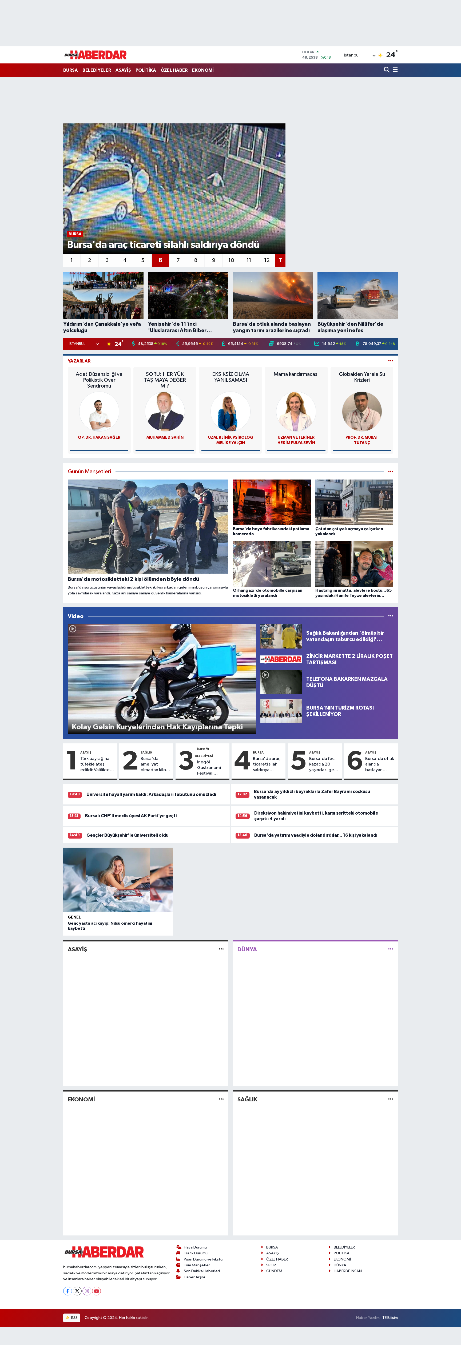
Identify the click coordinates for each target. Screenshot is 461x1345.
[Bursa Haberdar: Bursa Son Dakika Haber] (95, 54)
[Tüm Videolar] (390, 616)
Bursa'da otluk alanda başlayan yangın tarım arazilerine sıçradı (379, 764)
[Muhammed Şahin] (165, 411)
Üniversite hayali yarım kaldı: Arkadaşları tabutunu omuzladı (151, 794)
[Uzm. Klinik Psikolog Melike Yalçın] (230, 411)
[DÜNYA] (390, 949)
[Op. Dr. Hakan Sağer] (99, 411)
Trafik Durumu (196, 1253)
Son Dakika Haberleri (202, 1271)
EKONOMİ (203, 70)
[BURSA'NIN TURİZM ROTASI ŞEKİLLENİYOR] (281, 711)
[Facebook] (67, 1291)
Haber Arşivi (194, 1277)
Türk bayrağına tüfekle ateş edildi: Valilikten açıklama (96, 764)
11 (249, 260)
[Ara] (387, 70)
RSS (74, 1318)
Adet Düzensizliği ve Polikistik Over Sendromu (99, 380)
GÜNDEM (274, 1271)
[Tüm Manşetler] (390, 471)
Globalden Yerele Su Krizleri (362, 377)
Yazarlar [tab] (79, 361)
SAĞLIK (146, 752)
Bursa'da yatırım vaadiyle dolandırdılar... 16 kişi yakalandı (315, 835)
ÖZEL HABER (174, 70)
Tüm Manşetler (197, 1265)
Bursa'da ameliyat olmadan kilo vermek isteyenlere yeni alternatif (155, 764)
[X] (77, 1291)
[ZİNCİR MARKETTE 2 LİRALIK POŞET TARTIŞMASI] (281, 659)
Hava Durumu (195, 1247)
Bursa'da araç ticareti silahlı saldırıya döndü (266, 764)
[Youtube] (96, 1291)
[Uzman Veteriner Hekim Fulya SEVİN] (296, 411)
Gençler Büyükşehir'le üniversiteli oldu (127, 835)
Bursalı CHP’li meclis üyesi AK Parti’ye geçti (131, 816)
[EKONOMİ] (221, 1099)
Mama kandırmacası (296, 374)
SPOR (271, 1265)
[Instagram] (86, 1291)
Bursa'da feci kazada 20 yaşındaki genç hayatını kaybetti (324, 764)
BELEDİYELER (96, 70)
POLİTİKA (146, 70)
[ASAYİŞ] (221, 949)
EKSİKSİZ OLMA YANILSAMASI (230, 377)
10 (231, 260)
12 (266, 260)
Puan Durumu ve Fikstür (204, 1259)
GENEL (74, 917)
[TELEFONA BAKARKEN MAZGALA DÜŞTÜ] (281, 682)
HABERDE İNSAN (348, 1271)
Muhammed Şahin (165, 438)
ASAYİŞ (123, 70)
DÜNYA (247, 949)
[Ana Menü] (394, 70)
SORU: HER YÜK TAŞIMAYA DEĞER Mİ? (165, 380)
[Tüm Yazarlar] (390, 361)
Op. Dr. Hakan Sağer (99, 438)
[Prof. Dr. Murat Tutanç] (362, 411)
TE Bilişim (390, 1318)
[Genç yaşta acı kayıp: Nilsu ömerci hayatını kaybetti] (118, 880)
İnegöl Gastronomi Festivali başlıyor (209, 768)
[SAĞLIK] (390, 1099)
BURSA (70, 70)
